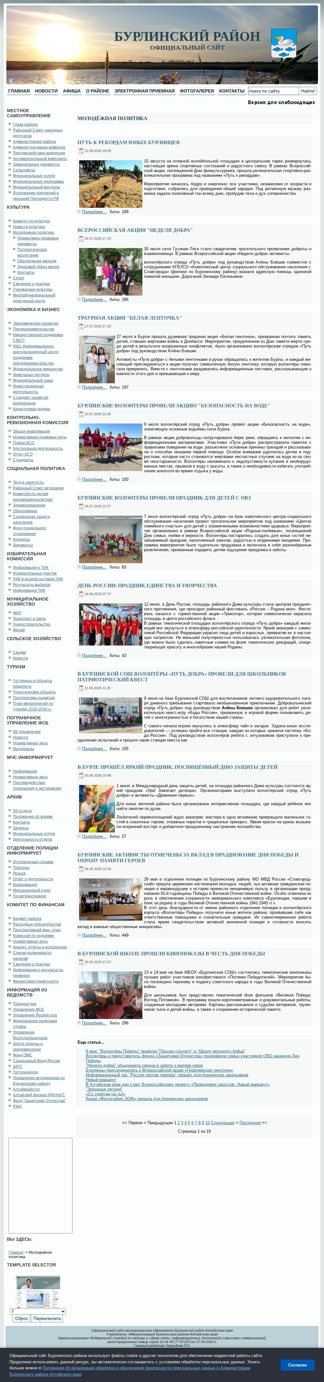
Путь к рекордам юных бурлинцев (129, 142)
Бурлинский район (187, 36)
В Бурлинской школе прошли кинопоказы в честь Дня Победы (171, 953)
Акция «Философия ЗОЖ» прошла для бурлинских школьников (147, 1098)
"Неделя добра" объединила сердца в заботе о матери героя (144, 1065)
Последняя (250, 1122)
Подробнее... (94, 211)
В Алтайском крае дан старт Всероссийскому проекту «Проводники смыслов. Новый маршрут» (178, 1084)
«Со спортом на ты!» (105, 1094)
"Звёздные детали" (104, 1089)
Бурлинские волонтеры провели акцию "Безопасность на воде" (174, 405)
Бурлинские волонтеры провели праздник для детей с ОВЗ (164, 497)
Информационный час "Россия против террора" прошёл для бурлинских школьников (167, 1075)
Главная (16, 1252)
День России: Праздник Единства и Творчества (147, 585)
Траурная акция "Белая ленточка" (130, 318)
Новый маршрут (101, 1079)
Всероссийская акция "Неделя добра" (135, 230)
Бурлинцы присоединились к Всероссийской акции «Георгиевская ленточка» (159, 1070)
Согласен (297, 1365)
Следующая (222, 1122)
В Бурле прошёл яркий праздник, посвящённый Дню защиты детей (177, 767)
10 (207, 1122)
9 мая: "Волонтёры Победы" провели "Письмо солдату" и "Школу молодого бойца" (165, 1051)
